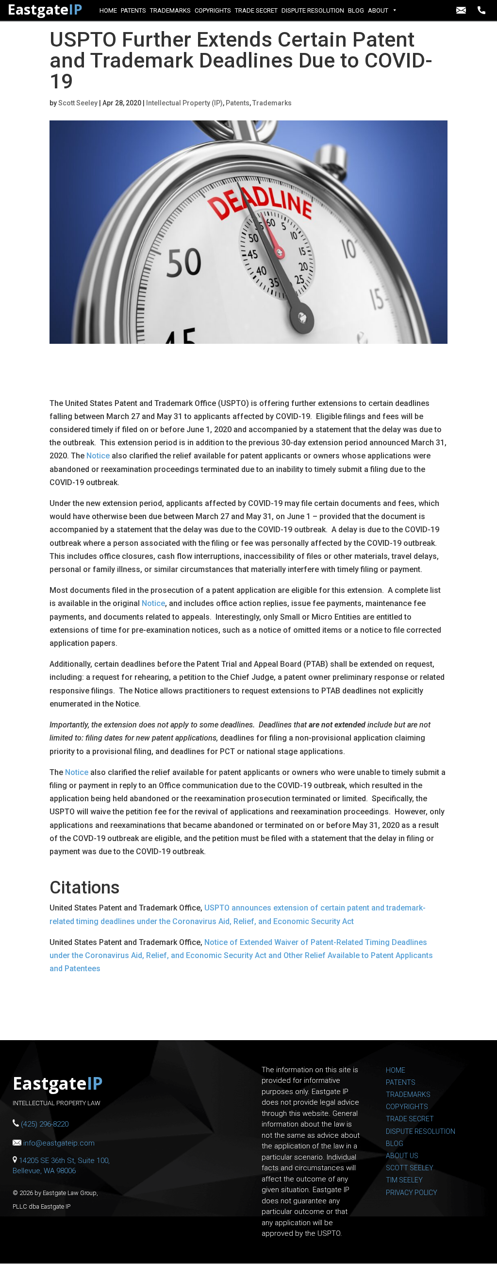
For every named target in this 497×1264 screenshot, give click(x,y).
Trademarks (272, 103)
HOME (108, 10)
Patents (237, 103)
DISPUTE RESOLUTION (313, 10)
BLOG (356, 10)
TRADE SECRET (256, 10)
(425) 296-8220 (484, 10)
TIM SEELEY (404, 1180)
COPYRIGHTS (213, 10)
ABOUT (378, 10)
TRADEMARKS (170, 10)
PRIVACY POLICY (411, 1193)
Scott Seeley (78, 103)
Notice (98, 455)
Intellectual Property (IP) (184, 103)
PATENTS (133, 10)
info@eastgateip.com (462, 10)
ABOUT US (402, 1156)
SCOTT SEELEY (409, 1168)
